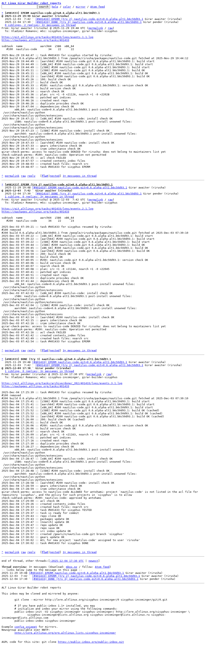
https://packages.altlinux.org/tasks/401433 (35, 40)
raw (110, 28)
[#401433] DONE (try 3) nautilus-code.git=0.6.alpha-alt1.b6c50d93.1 (88, 22)
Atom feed (97, 6)
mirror (80, 6)
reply (31, 175)
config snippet (25, 626)
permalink (96, 28)
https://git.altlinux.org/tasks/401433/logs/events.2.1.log (47, 208)
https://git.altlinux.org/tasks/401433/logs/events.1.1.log (47, 37)
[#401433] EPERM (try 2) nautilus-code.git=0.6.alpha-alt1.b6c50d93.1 (89, 19)
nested (55, 175)
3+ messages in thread (80, 175)
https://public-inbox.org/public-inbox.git (91, 641)
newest (93, 560)
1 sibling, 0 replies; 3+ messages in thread (39, 196)
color (67, 6)
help (55, 6)
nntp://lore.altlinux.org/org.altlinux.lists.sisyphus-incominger (65, 632)
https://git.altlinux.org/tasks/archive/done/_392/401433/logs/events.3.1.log (62, 383)
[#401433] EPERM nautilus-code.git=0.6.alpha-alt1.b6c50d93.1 (79, 187)
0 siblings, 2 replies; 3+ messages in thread (40, 25)
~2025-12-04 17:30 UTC (67, 560)
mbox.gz (71, 566)
